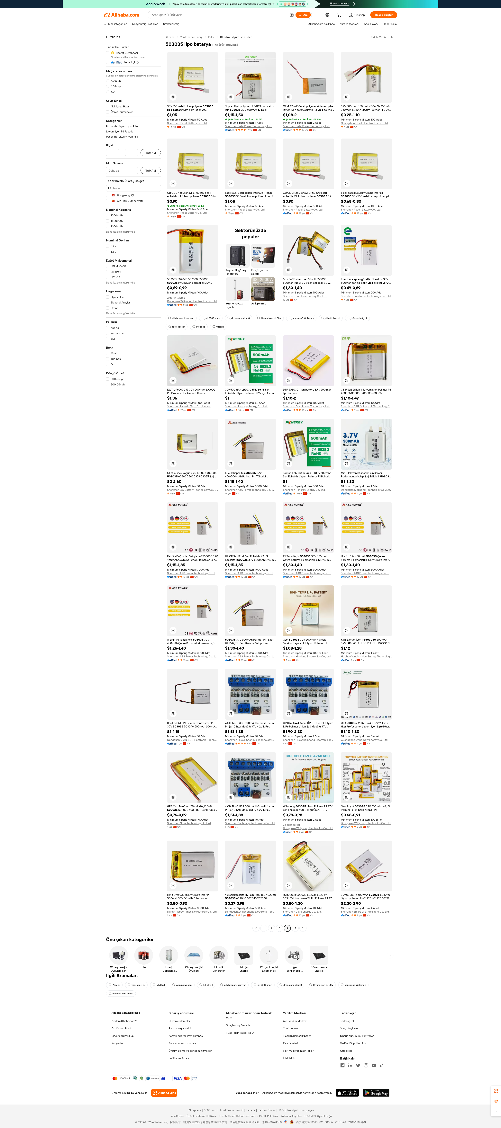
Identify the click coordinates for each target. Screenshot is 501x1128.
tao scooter (178, 326)
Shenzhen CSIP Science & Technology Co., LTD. (366, 406)
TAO (281, 1110)
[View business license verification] (286, 1122)
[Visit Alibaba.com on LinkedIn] (350, 1065)
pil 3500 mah (212, 318)
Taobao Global (266, 1110)
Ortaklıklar (346, 1050)
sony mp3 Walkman (303, 318)
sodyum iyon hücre (123, 993)
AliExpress (194, 1110)
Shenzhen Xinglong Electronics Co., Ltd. (307, 656)
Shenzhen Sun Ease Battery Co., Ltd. (305, 296)
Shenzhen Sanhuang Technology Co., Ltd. (250, 823)
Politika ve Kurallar (179, 1058)
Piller (211, 37)
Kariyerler (117, 1043)
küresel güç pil (359, 318)
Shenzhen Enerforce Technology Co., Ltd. (366, 296)
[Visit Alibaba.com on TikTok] (381, 1065)
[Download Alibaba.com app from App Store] (347, 1093)
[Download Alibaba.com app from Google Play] (376, 1093)
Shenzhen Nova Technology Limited (189, 823)
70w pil (116, 985)
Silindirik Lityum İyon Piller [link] (236, 37)
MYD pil (161, 985)
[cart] (340, 15)
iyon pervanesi (184, 985)
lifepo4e (200, 326)
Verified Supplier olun (353, 1043)
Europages (307, 1110)
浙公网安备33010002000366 (314, 1122)
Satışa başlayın (349, 1028)
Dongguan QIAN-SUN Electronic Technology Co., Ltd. (192, 739)
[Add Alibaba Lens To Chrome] (164, 1093)
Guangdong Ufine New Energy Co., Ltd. (364, 739)
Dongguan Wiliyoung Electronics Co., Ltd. (192, 301)
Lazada (250, 1110)
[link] (496, 1091)
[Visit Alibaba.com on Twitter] (358, 1065)
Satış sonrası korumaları (183, 1043)
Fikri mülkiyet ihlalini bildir (298, 1050)
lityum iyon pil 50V (271, 318)
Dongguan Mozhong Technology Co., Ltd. (366, 489)
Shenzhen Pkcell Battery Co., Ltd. (187, 123)
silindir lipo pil (332, 318)
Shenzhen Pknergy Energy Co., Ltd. (246, 406)
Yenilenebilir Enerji (191, 37)
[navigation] (133, 483)
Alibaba (170, 37)
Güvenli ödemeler (179, 1021)
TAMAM (150, 152)
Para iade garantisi (180, 1028)
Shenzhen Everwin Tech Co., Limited (189, 406)
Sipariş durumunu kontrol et (357, 1035)
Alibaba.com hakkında (126, 1012)
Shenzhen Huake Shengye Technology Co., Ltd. (250, 739)
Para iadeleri (290, 1043)
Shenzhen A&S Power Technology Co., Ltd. (250, 489)
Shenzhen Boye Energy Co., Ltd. (302, 911)
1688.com (210, 1110)
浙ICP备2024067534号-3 (350, 1122)
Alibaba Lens (132, 1092)
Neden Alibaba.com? (124, 1021)
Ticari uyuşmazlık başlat (297, 1035)
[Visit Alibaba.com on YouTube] (373, 1065)
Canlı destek (290, 1028)
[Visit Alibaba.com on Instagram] (366, 1065)
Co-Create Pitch (122, 1028)
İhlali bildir (289, 1058)
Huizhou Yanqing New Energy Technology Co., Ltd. (366, 656)
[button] (291, 15)
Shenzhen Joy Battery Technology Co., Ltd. (192, 489)
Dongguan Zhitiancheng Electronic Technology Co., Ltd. (250, 911)
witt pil (220, 326)
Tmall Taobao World (231, 1110)
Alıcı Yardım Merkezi (295, 1021)
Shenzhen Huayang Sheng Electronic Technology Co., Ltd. (308, 739)
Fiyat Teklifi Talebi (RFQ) (240, 1032)
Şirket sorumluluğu (123, 1035)
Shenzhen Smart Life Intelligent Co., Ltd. (365, 911)
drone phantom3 (240, 318)
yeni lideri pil (138, 985)
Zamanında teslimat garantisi (186, 1035)
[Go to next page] (302, 928)
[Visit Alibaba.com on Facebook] (342, 1065)
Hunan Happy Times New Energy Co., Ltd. (192, 911)
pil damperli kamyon (183, 318)
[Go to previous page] (256, 928)
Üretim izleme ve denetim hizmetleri (190, 1050)
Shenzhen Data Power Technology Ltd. (248, 126)
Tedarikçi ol (347, 1021)
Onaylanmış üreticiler (238, 1025)
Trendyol (292, 1110)
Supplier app (244, 1092)
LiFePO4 (208, 985)
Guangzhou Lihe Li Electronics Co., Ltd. (364, 123)
